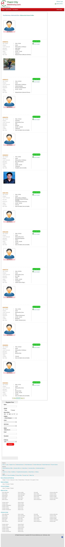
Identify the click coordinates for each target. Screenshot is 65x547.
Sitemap (36, 471)
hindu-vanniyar (37, 498)
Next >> (22, 398)
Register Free (12, 464)
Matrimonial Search (20, 464)
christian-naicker (5, 502)
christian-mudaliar (53, 496)
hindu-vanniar (36, 496)
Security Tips (25, 475)
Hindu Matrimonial (28, 464)
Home (3, 9)
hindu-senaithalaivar (38, 495)
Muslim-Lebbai (21, 503)
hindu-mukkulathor (21, 493)
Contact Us (4, 471)
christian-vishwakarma (6, 509)
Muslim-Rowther (21, 505)
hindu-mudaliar (21, 492)
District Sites (59, 9)
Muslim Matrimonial (46, 464)
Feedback (13, 471)
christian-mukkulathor (54, 498)
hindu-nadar (20, 496)
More (38, 479)
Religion (4, 479)
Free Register (15, 9)
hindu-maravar (5, 499)
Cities (17, 479)
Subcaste (12, 479)
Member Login (60, 1)
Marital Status (21, 479)
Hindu (4, 484)
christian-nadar (52, 499)
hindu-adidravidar (5, 492)
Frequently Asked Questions (21, 471)
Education (27, 479)
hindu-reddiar (36, 493)
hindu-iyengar (4, 496)
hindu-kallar (4, 498)
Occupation (33, 479)
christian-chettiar (53, 493)
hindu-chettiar (4, 493)
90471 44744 (59, 3)
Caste (8, 479)
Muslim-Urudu (20, 509)
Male (6, 410)
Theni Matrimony (6, 15)
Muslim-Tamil (20, 508)
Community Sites (31, 468)
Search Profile (8, 9)
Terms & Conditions (11, 475)
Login (7, 464)
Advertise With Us (17, 468)
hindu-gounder (5, 495)
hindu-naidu (20, 499)
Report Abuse (31, 471)
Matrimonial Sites (15, 15)
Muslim (12, 484)
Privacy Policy (19, 475)
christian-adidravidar (54, 492)
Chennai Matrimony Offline (7, 468)
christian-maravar (53, 495)
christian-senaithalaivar (6, 505)
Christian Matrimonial (37, 464)
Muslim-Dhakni (21, 502)
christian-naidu (5, 503)
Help (9, 471)
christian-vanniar (5, 506)
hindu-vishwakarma (37, 499)
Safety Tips (31, 475)
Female (13, 410)
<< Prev (14, 398)
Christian (8, 484)
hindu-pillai (36, 492)
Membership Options (40, 468)
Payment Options (54, 464)
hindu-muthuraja (21, 495)
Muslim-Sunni (20, 506)
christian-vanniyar (5, 508)
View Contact (37, 44)
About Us (4, 475)
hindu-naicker (20, 498)
